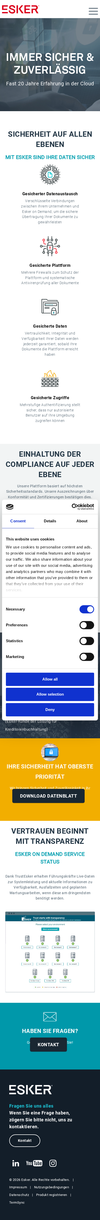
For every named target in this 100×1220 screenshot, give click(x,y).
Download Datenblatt (48, 796)
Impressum (18, 1187)
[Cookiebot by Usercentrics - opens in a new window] (72, 506)
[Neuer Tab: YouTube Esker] (34, 1163)
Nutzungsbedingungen (51, 1187)
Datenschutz (19, 1195)
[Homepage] (20, 11)
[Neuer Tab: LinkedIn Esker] (15, 1163)
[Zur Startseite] (31, 1090)
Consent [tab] (18, 521)
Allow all (50, 679)
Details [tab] (50, 521)
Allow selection (50, 694)
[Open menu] (93, 11)
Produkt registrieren (51, 1195)
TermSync (17, 1202)
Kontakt (48, 1044)
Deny (50, 709)
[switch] (86, 625)
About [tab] (82, 521)
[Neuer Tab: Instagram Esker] (53, 1163)
